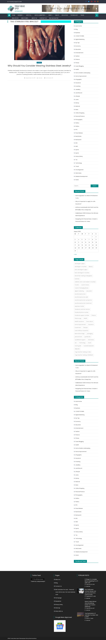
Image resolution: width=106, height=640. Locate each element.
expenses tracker (79, 306)
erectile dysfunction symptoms (83, 300)
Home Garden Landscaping (82, 73)
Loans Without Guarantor (81, 330)
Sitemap (57, 608)
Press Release (79, 133)
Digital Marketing (40, 15)
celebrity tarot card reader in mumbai (85, 282)
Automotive (78, 26)
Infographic (78, 79)
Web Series (78, 173)
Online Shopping (79, 113)
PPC (76, 129)
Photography (78, 119)
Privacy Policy (59, 604)
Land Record (78, 93)
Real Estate (15, 18)
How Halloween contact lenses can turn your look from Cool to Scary (90, 592)
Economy (78, 46)
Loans (77, 99)
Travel (82, 15)
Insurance (78, 83)
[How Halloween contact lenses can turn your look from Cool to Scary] (80, 590)
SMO (76, 146)
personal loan (78, 336)
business (77, 279)
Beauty (91, 266)
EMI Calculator (53, 18)
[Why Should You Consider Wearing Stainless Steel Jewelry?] (39, 42)
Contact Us (43, 18)
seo (76, 343)
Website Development (81, 176)
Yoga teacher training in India (83, 352)
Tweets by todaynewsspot (38, 581)
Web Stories (24, 18)
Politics (77, 123)
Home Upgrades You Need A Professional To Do (86, 197)
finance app (78, 318)
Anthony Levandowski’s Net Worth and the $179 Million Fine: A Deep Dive (86, 208)
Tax (76, 159)
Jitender (40, 78)
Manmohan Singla (80, 333)
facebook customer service (82, 309)
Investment (78, 327)
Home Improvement (81, 76)
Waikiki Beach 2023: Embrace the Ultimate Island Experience (86, 214)
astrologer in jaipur (80, 263)
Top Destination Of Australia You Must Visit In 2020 (91, 615)
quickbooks (87, 336)
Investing (77, 86)
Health (57, 15)
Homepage (58, 598)
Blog (76, 29)
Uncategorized (79, 169)
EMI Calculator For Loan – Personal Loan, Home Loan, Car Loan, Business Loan (65, 592)
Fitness (77, 63)
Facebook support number (82, 315)
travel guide (78, 346)
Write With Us (59, 611)
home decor (89, 321)
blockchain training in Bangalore (83, 276)
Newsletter (58, 601)
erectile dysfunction (80, 294)
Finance (77, 59)
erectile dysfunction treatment (83, 303)
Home (13, 15)
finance (94, 315)
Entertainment (79, 52)
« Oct (75, 254)
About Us (34, 18)
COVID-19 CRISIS (79, 36)
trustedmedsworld (89, 346)
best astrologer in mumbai (82, 273)
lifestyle (85, 327)
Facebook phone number (81, 312)
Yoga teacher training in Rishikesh (84, 355)
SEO (76, 143)
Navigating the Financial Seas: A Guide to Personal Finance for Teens (86, 220)
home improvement (80, 324)
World (77, 180)
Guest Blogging (79, 66)
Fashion (77, 56)
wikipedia (77, 349)
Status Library (79, 156)
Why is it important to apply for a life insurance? (85, 203)
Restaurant (78, 139)
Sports (77, 149)
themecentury (32, 638)
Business (20, 15)
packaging (90, 333)
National (77, 106)
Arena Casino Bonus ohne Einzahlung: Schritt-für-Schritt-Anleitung (90, 604)
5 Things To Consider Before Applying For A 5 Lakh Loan (91, 580)
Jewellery (39, 62)
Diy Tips (77, 42)
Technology (74, 15)
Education (65, 15)
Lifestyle (28, 15)
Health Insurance (79, 321)
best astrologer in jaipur (81, 269)
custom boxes (85, 285)
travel (89, 343)
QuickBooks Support (80, 340)
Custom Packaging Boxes (81, 288)
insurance (91, 324)
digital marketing (79, 291)
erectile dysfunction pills (81, 297)
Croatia (77, 285)
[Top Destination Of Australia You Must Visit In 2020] (80, 614)
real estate (91, 340)
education (89, 291)
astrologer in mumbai (80, 266)
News (50, 15)
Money (77, 103)
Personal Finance (80, 116)
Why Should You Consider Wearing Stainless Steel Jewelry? (39, 65)
